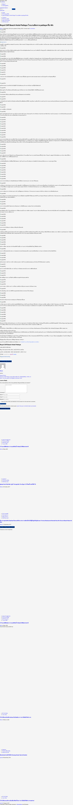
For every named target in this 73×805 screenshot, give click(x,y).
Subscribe (2, 10)
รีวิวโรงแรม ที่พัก (5, 19)
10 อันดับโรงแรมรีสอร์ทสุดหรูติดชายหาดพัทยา (29, 342)
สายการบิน (4, 714)
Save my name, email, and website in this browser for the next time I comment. (18, 401)
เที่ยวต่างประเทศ (5, 752)
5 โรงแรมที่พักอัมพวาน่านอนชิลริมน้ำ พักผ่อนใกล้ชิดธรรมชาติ (14, 446)
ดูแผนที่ (11, 354)
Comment (2, 392)
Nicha (1, 449)
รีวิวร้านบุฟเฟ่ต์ (5, 513)
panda (1, 757)
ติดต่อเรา (4, 4)
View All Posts (3, 375)
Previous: (15, 376)
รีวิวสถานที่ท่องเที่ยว (6, 751)
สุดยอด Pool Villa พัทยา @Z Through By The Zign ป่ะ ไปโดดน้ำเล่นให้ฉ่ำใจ (18, 484)
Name (1, 394)
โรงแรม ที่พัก (5, 444)
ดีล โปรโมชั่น (5, 713)
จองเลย (14, 354)
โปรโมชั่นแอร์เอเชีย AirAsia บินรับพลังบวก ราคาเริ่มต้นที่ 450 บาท (15, 717)
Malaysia (4, 749)
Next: (11, 378)
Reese (1, 28)
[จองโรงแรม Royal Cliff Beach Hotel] (5, 356)
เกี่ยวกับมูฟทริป (5, 5)
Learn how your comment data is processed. (26, 406)
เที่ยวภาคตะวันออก (6, 20)
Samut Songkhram (6, 439)
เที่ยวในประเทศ (5, 21)
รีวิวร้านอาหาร (5, 515)
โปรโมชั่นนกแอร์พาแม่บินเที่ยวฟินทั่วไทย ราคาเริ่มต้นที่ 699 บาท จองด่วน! (17, 800)
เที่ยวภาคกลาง (5, 516)
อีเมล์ (25, 352)
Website (1, 399)
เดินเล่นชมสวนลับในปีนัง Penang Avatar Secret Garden (13, 755)
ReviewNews (19, 804)
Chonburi (4, 17)
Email (1, 397)
